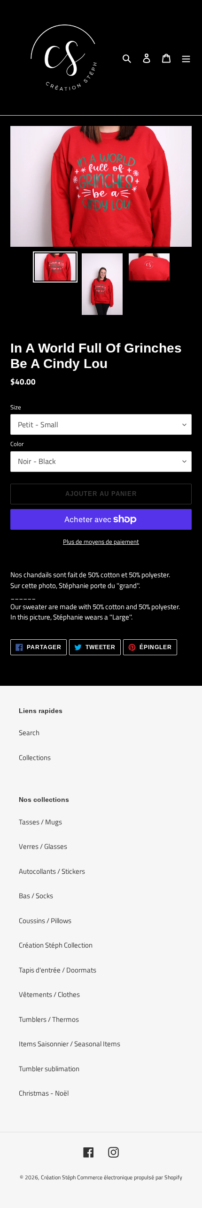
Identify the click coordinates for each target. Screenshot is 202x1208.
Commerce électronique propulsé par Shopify (129, 1177)
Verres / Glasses (43, 846)
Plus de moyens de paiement (101, 541)
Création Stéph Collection (56, 945)
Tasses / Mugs (40, 821)
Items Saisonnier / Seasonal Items (69, 1043)
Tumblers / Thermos (49, 1019)
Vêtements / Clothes (49, 994)
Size (15, 407)
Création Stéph (58, 1177)
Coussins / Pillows (45, 920)
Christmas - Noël (44, 1093)
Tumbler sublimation (49, 1068)
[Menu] (186, 57)
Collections (35, 757)
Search (29, 732)
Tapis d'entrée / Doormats (57, 970)
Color (17, 443)
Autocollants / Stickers (52, 871)
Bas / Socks (36, 895)
